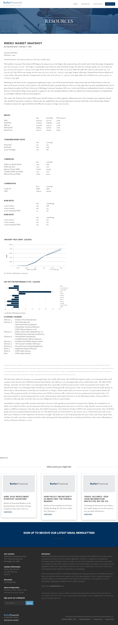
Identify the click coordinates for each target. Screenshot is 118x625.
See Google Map (10, 582)
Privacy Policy (98, 619)
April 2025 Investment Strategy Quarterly (16, 497)
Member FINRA (67, 619)
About (76, 4)
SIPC (74, 619)
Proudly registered (107, 624)
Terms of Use (109, 619)
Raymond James (12, 47)
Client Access (98, 4)
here (57, 586)
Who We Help (85, 4)
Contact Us (110, 4)
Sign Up (29, 603)
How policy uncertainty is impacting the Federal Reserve (58, 498)
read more (8, 512)
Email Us (7, 574)
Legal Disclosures (84, 619)
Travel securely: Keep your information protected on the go (96, 498)
